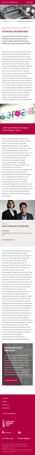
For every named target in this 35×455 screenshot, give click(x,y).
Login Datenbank (9, 413)
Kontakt (4, 401)
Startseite (5, 398)
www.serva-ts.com (8, 239)
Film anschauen (11, 380)
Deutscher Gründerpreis (10, 2)
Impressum (5, 405)
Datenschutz (6, 408)
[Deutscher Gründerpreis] (8, 427)
